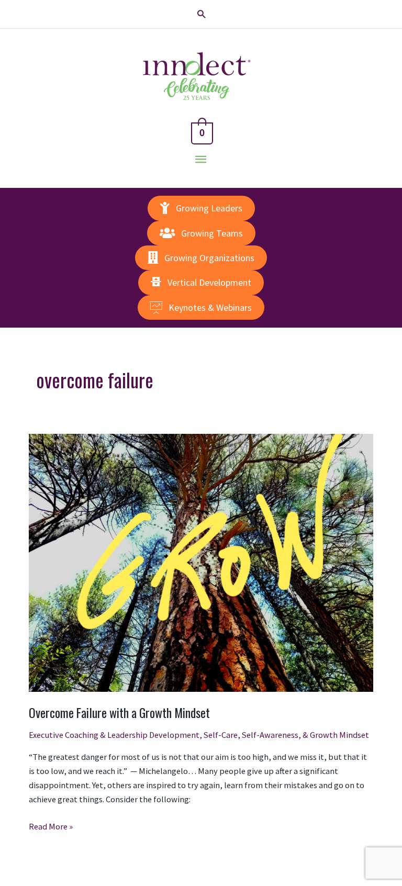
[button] (201, 13)
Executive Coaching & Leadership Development (114, 735)
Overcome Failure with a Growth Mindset (119, 712)
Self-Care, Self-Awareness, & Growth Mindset (286, 735)
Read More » (51, 827)
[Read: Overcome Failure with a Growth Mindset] (201, 562)
